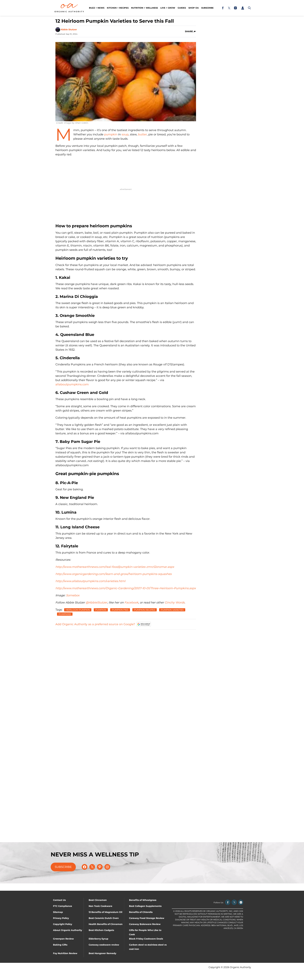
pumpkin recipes (144, 609)
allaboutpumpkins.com (72, 384)
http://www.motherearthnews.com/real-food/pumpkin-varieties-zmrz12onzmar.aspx (114, 567)
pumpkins (65, 614)
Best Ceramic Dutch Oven (104, 918)
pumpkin (110, 134)
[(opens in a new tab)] (223, 8)
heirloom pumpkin (78, 609)
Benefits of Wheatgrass (142, 900)
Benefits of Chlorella (141, 912)
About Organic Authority (67, 930)
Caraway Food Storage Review (146, 918)
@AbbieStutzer (96, 602)
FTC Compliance (62, 906)
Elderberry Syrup (98, 938)
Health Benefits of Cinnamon (106, 924)
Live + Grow (167, 7)
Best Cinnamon (98, 900)
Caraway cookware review (104, 944)
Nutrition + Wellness (144, 7)
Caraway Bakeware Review (145, 924)
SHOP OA (193, 7)
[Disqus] (125, 672)
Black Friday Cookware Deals (146, 938)
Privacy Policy (61, 918)
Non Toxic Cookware (100, 906)
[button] (242, 8)
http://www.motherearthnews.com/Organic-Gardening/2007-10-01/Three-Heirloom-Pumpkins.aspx (125, 588)
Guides (182, 7)
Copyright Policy (62, 924)
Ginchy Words (175, 602)
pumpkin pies (120, 609)
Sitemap (58, 912)
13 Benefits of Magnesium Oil (105, 912)
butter (142, 134)
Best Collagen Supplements (145, 906)
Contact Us (59, 900)
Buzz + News (96, 7)
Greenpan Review (63, 938)
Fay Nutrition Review (65, 953)
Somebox (72, 595)
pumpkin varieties (172, 609)
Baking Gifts (60, 944)
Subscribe (207, 7)
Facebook (131, 602)
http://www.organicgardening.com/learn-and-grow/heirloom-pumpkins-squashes (113, 574)
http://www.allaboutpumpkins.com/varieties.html (90, 581)
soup (125, 134)
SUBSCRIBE (63, 867)
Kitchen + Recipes (118, 7)
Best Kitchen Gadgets (101, 930)
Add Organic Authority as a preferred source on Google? (95, 624)
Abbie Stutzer (69, 29)
